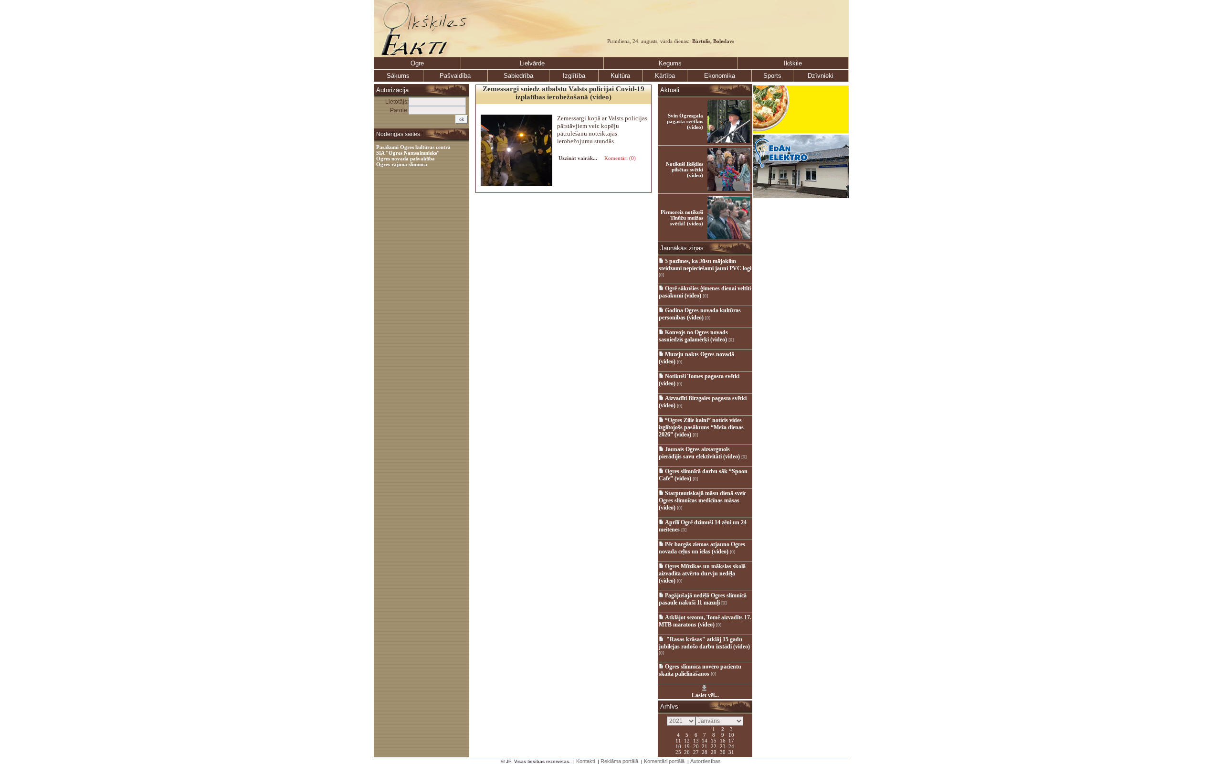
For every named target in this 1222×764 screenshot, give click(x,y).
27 (696, 751)
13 (696, 740)
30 (723, 751)
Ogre (417, 63)
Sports (772, 75)
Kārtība (665, 75)
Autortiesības (705, 761)
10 (731, 734)
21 (704, 746)
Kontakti (585, 761)
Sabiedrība (518, 75)
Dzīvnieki (820, 75)
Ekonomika (719, 75)
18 (678, 746)
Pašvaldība (455, 75)
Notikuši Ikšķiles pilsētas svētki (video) (684, 169)
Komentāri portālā (664, 761)
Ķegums (670, 63)
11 (678, 740)
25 (678, 751)
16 (723, 740)
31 (731, 751)
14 (704, 740)
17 (731, 740)
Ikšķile (793, 63)
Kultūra (620, 75)
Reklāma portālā (619, 761)
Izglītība (574, 75)
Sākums (398, 75)
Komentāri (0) (619, 158)
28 (704, 751)
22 (713, 746)
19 (687, 746)
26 (687, 751)
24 (731, 746)
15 (713, 740)
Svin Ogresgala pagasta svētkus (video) (685, 121)
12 (687, 740)
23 (723, 746)
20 (696, 746)
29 (713, 751)
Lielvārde (532, 63)
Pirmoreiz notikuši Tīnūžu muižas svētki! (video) (682, 217)
